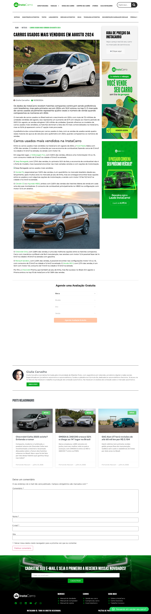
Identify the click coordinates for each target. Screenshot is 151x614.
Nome (15, 516)
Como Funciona (42, 6)
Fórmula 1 (133, 17)
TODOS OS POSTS (33, 384)
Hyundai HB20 (34, 184)
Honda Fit (19, 172)
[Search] (134, 5)
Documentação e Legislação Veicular (115, 17)
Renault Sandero (22, 261)
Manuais (54, 6)
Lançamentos (53, 17)
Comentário (18, 488)
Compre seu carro (83, 6)
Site (14, 534)
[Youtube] (31, 603)
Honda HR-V (68, 263)
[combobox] (124, 5)
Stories (95, 6)
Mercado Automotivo (67, 17)
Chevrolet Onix (21, 252)
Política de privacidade (107, 611)
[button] (129, 609)
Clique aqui (116, 51)
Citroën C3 (20, 184)
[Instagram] (21, 603)
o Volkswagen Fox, (37, 155)
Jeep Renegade (21, 161)
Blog (16, 28)
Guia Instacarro (106, 6)
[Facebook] (16, 603)
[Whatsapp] (40, 603)
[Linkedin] (26, 603)
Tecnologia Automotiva (92, 17)
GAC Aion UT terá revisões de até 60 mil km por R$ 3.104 (117, 438)
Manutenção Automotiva (30, 17)
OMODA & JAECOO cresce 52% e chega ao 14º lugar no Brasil (75, 438)
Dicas (79, 17)
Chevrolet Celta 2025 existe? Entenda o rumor (32, 438)
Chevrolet (26, 270)
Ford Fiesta (81, 146)
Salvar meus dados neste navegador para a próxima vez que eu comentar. (45, 543)
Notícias (17, 17)
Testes (44, 17)
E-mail (15, 525)
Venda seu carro (68, 6)
